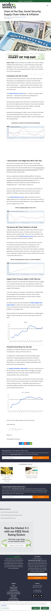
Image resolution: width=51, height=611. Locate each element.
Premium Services (14, 587)
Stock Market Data (14, 590)
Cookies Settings (5, 608)
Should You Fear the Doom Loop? (8, 518)
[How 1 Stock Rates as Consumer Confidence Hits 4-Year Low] (7, 470)
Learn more (16, 568)
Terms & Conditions (13, 598)
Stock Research (13, 588)
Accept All (36, 608)
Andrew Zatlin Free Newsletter (13, 593)
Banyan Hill (21, 1)
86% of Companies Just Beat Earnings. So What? (11, 515)
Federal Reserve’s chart (26, 236)
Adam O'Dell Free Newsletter (13, 592)
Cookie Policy (13, 596)
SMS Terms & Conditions (13, 600)
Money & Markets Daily (22, 17)
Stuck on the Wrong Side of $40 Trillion (9, 512)
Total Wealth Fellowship (28, 1)
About (13, 585)
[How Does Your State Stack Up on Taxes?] (32, 470)
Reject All (45, 608)
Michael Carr (10, 17)
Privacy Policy (14, 595)
